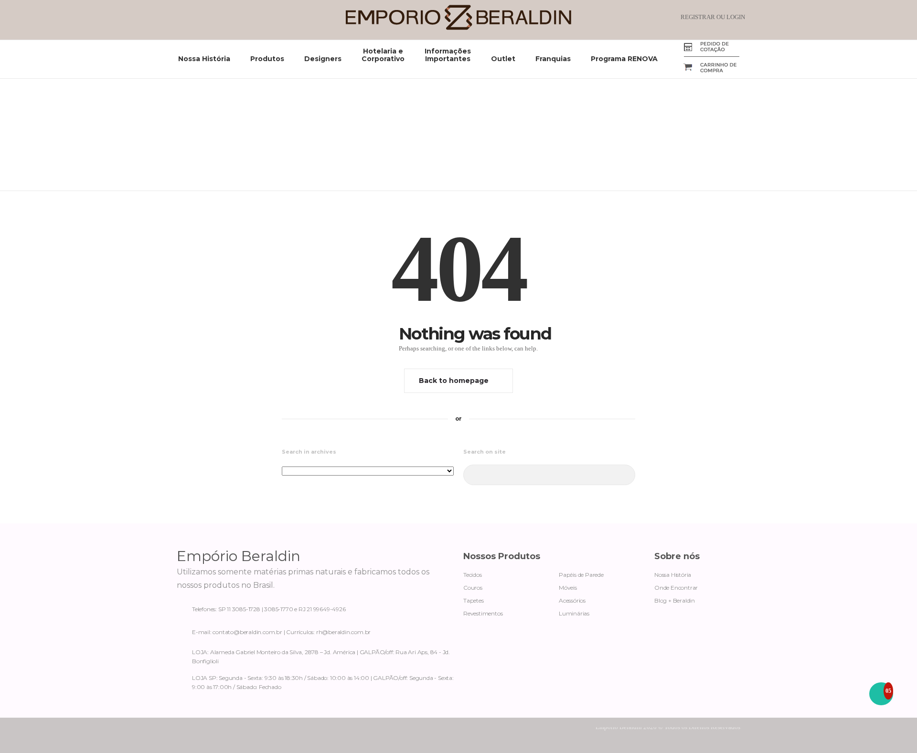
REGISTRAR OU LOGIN (713, 17)
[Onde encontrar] (315, 655)
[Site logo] (458, 28)
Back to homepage (454, 380)
